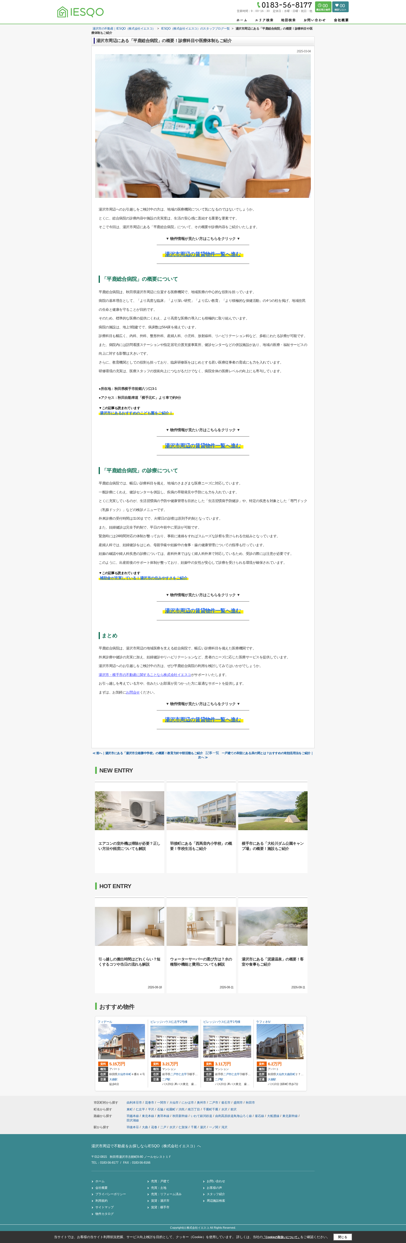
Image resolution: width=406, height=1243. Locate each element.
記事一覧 (212, 753)
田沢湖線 (133, 1120)
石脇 (160, 1109)
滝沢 (224, 1127)
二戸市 (174, 1074)
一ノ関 (213, 1127)
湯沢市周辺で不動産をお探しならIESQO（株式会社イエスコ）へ (146, 1146)
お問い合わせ (216, 1181)
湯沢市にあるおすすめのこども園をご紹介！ (136, 413)
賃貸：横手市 (160, 1207)
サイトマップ (104, 1207)
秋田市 (250, 1102)
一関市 (161, 1102)
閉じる (342, 1237)
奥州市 (201, 1102)
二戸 (163, 1127)
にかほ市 (188, 1102)
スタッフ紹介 (216, 1194)
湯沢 (203, 1127)
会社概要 (101, 1187)
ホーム (100, 1181)
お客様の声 (214, 1187)
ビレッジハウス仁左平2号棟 (168, 1022)
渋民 (182, 1109)
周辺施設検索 (216, 1200)
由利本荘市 (134, 1102)
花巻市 (149, 1102)
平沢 (151, 1109)
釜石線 (260, 1116)
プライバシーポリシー (110, 1194)
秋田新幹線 (180, 1116)
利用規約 (101, 1200)
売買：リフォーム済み (166, 1194)
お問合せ (133, 692)
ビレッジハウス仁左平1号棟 (221, 1022)
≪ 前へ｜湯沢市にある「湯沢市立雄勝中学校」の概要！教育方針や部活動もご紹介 (148, 753)
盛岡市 (238, 1102)
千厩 (194, 1127)
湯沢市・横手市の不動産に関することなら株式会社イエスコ (145, 675)
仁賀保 (183, 1127)
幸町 (128, 1074)
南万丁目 (194, 1109)
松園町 (171, 1109)
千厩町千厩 (211, 1109)
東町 (130, 1109)
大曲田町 (289, 1074)
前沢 (233, 1109)
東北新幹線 (290, 1116)
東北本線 (148, 1116)
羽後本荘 (133, 1127)
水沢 (224, 1109)
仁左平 (183, 1074)
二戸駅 (166, 1079)
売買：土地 (158, 1187)
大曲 (145, 1127)
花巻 (154, 1127)
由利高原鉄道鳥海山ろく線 (234, 1116)
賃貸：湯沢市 (160, 1200)
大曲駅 (113, 1079)
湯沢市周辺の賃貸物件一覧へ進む (203, 254)
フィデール (105, 1022)
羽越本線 (133, 1116)
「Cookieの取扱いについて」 (281, 1237)
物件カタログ (104, 1214)
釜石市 (225, 1102)
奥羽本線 (163, 1116)
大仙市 (121, 1074)
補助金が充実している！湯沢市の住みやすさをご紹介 (143, 578)
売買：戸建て (160, 1181)
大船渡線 (273, 1116)
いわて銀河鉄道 (202, 1116)
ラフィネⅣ (263, 1022)
